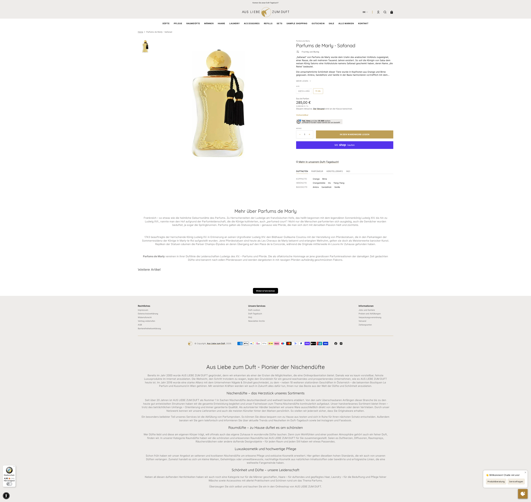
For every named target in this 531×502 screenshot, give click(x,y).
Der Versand (319, 109)
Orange (316, 179)
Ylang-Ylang (338, 183)
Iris (329, 183)
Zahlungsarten (365, 325)
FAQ (250, 317)
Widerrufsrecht (145, 317)
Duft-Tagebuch (255, 313)
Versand (362, 321)
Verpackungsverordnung (370, 317)
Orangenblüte (319, 183)
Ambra (316, 187)
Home (140, 32)
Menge (299, 128)
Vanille (337, 187)
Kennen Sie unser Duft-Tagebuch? (265, 3)
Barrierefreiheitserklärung (149, 328)
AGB (140, 325)
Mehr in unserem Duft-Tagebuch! (318, 161)
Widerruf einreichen (265, 291)
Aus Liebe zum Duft (216, 343)
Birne (324, 179)
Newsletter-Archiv (256, 321)
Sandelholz (327, 187)
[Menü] (14, 467)
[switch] (9, 484)
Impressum (143, 310)
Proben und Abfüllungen (370, 313)
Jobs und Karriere (367, 310)
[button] (378, 12)
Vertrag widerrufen (146, 321)
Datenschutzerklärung (148, 313)
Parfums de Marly (303, 41)
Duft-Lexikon (254, 310)
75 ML (319, 92)
